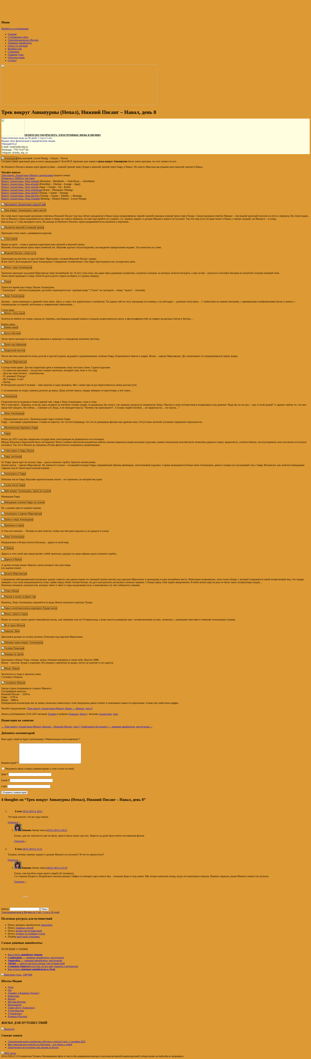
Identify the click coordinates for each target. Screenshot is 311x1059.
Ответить (13, 822)
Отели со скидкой (18, 45)
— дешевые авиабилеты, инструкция (36, 957)
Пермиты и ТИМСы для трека (18, 178)
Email (5, 780)
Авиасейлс (47, 925)
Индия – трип (17, 6)
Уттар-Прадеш (16, 1010)
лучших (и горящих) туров (30, 933)
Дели (10, 987)
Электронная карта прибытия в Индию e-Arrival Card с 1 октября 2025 (47, 1041)
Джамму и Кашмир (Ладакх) (23, 993)
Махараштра (15, 1004)
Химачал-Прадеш (17, 1016)
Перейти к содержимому (15, 28)
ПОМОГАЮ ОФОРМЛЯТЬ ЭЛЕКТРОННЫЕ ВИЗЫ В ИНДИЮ (63, 135)
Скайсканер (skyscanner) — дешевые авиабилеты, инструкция (117, 726)
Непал (83, 714)
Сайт (4, 786)
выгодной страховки (28, 936)
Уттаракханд (15, 1013)
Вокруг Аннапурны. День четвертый (21, 190)
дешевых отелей (25, 927)
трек (115, 714)
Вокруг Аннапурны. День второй (20, 184)
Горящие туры (15, 54)
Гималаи (73, 714)
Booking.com (15, 48)
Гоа (10, 990)
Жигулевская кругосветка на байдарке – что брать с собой (40, 1044)
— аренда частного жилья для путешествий (36, 963)
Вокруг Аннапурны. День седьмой (20, 198)
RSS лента (10, 1053)
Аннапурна (105, 714)
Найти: (5, 909)
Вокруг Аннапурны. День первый (20, 181)
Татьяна (52, 714)
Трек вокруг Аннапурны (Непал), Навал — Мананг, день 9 (59, 708)
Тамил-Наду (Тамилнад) (21, 1007)
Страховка (13, 51)
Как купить (25, 954)
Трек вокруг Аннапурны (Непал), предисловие (27, 175)
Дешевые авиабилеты (20, 43)
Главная (12, 34)
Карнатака (13, 996)
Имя (4, 774)
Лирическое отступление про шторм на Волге (33, 1047)
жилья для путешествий (29, 930)
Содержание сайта (18, 37)
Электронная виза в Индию (23, 40)
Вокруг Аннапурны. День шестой (20, 195)
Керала (11, 999)
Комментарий (9, 762)
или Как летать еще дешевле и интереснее (43, 966)
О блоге (12, 60)
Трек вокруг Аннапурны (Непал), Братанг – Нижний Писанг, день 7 (40, 726)
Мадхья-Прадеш (17, 1001)
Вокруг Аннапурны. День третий (19, 187)
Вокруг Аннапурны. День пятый (19, 192)
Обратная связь (16, 57)
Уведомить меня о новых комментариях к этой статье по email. (39, 768)
